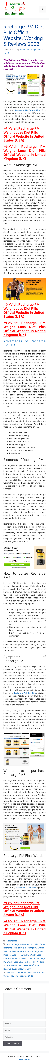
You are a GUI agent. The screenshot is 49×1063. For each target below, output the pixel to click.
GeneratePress (24, 1059)
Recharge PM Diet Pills (25, 693)
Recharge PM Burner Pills (27, 110)
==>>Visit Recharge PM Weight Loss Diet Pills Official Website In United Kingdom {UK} (24, 153)
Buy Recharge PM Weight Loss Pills (22, 944)
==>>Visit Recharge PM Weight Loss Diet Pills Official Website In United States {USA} (23, 134)
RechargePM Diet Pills (26, 888)
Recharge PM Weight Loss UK (21, 958)
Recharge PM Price (20, 951)
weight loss (11, 941)
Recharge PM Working (34, 962)
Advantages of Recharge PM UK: (24, 343)
